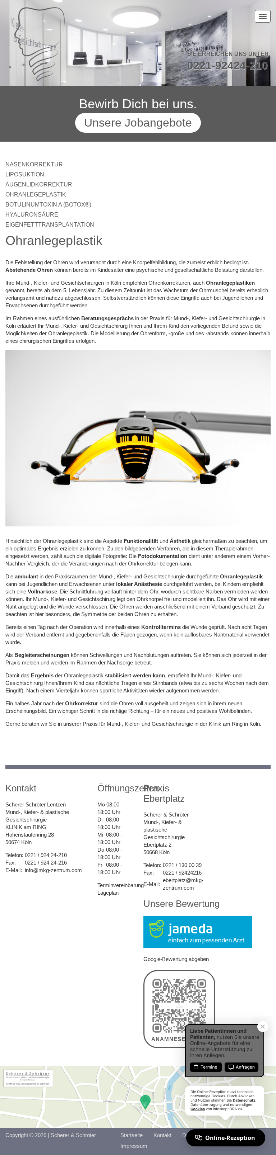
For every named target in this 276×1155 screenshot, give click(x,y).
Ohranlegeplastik (35, 194)
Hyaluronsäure (31, 215)
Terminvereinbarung (120, 885)
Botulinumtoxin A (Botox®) (48, 205)
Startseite (131, 1135)
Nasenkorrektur (34, 164)
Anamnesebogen (179, 1039)
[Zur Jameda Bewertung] (197, 931)
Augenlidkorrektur (38, 184)
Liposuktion (24, 174)
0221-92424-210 (227, 65)
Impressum (133, 1146)
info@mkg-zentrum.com (53, 870)
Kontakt (162, 1135)
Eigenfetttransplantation (49, 225)
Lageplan (108, 893)
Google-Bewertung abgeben (176, 959)
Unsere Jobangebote (138, 122)
